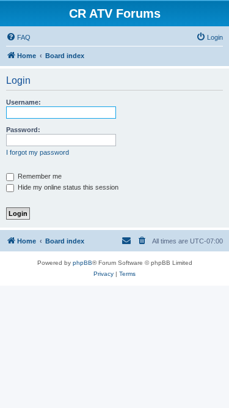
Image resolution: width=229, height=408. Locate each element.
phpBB (82, 262)
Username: (23, 102)
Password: (23, 129)
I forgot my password (37, 152)
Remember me (39, 176)
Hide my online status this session (67, 187)
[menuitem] (18, 37)
